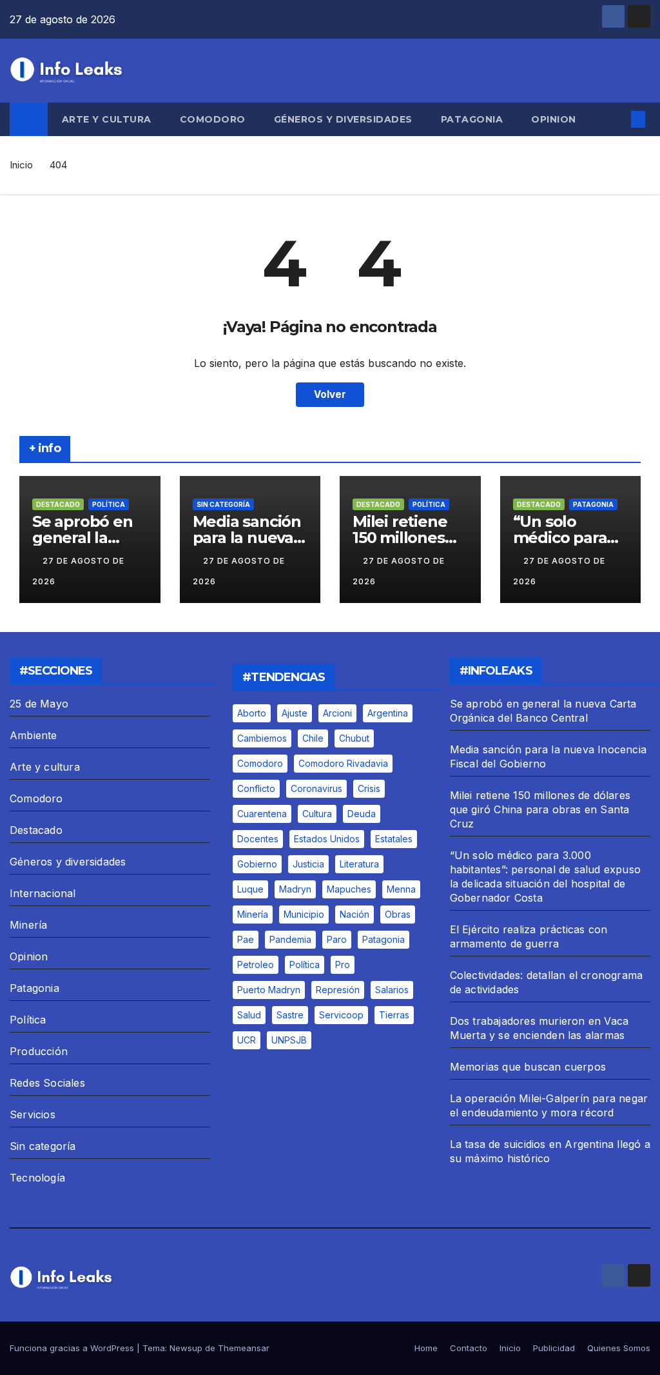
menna (401, 889)
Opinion (553, 119)
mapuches (349, 889)
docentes (257, 838)
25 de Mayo (39, 703)
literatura (359, 863)
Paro (337, 939)
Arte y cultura (106, 119)
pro (342, 964)
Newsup (186, 1348)
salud (249, 1014)
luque (250, 889)
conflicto (256, 788)
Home (426, 1348)
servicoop (341, 1014)
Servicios (32, 1114)
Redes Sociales (47, 1082)
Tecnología (37, 1177)
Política (108, 504)
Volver (330, 394)
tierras (394, 1014)
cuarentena (262, 813)
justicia (308, 863)
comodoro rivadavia (343, 763)
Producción (39, 1051)
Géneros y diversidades (343, 119)
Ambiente (33, 735)
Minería (28, 924)
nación (354, 914)
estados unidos (327, 838)
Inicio (21, 165)
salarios (392, 989)
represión (338, 989)
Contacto (468, 1348)
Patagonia (472, 119)
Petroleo (255, 964)
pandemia (290, 939)
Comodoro (213, 119)
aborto (251, 712)
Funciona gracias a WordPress (73, 1348)
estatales (393, 838)
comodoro (260, 763)
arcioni (337, 712)
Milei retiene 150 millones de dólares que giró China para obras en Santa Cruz (540, 809)
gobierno (257, 863)
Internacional (43, 893)
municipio (304, 914)
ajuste (294, 712)
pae (245, 939)
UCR (246, 1039)
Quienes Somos (618, 1348)
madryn (295, 889)
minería (252, 914)
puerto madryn (268, 989)
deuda (361, 813)
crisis (369, 788)
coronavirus (316, 788)
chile (313, 738)
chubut (354, 738)
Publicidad (554, 1348)
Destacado (58, 504)
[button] (617, 119)
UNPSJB (289, 1039)
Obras (398, 914)
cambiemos (262, 738)
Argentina (387, 712)
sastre (290, 1014)
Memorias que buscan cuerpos (528, 1066)
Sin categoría (223, 504)
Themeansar (243, 1348)
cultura (317, 813)
